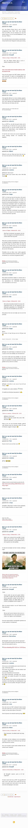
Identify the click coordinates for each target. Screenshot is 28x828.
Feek (10, 441)
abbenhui (11, 121)
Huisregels (3, 815)
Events (16, 814)
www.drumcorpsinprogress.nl (7, 520)
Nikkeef (11, 151)
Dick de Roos (12, 636)
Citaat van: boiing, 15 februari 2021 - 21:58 (11, 534)
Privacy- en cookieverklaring (11, 815)
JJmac (10, 95)
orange (11, 502)
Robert (11, 227)
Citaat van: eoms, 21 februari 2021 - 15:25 (11, 730)
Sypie (10, 26)
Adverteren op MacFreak (22, 815)
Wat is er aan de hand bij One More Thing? (12, 22)
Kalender (19, 814)
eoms (10, 704)
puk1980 (11, 531)
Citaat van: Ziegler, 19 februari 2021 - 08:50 (11, 301)
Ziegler (11, 194)
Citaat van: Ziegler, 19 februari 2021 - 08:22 (11, 230)
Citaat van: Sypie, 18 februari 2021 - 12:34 (11, 57)
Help (2, 814)
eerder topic (11, 796)
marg (10, 479)
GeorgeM (11, 55)
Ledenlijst (11, 814)
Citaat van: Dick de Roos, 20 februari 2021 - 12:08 (12, 769)
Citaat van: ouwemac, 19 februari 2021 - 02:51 (12, 413)
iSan (10, 296)
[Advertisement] (14, 806)
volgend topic (16, 796)
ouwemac (11, 170)
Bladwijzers (7, 814)
